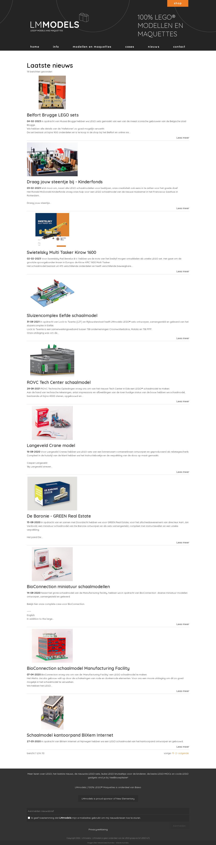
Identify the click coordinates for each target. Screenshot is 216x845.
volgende (183, 753)
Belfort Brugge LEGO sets (53, 114)
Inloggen (90, 843)
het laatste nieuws (63, 773)
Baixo (138, 787)
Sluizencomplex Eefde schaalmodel (62, 315)
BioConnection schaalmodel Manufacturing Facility (78, 668)
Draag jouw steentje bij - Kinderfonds (65, 181)
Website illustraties (122, 843)
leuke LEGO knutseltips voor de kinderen (123, 773)
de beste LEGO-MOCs (159, 773)
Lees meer (183, 137)
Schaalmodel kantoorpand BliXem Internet (70, 735)
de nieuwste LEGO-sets (87, 773)
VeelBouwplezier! (118, 777)
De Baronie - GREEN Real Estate (59, 516)
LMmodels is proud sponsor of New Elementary (108, 798)
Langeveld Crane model (51, 445)
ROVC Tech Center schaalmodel (59, 382)
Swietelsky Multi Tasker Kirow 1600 (61, 252)
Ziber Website (98, 843)
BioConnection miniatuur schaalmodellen (68, 586)
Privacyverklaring (98, 829)
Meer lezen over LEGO (40, 773)
